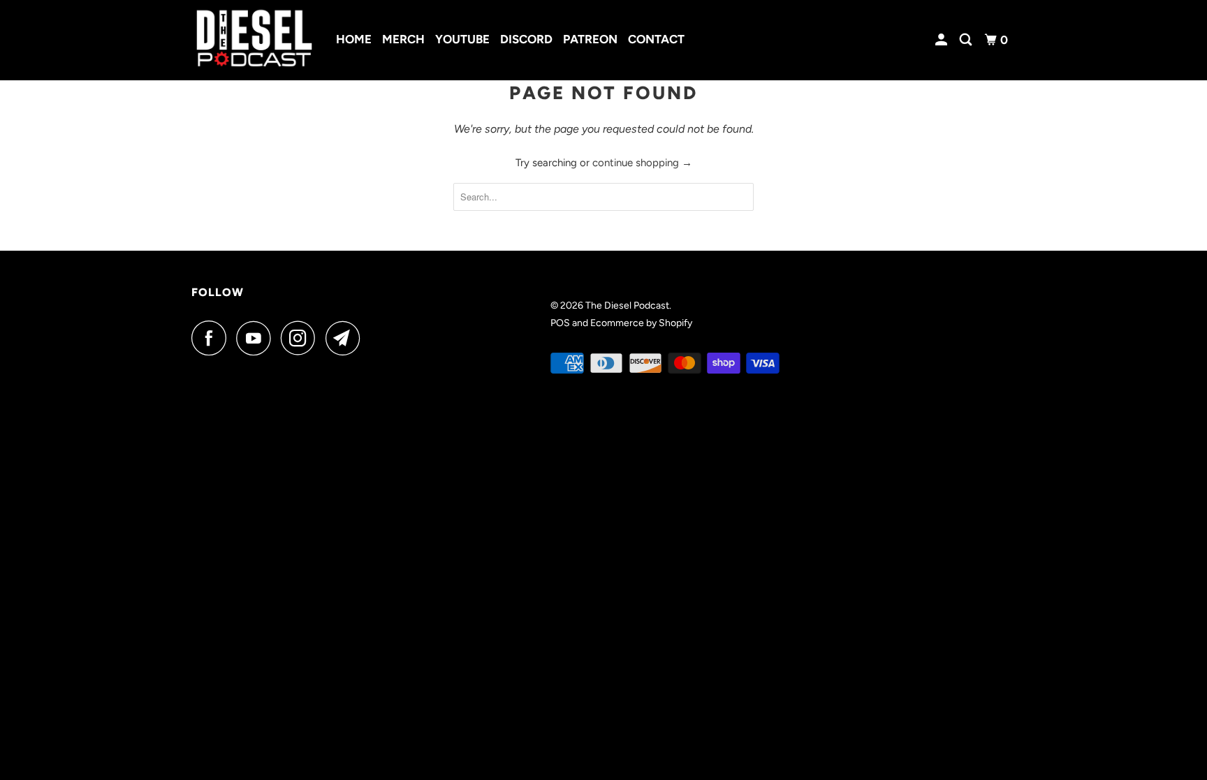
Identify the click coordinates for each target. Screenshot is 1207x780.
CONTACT (656, 39)
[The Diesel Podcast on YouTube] (257, 338)
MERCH (403, 39)
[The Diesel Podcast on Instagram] (302, 338)
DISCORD (526, 39)
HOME (354, 39)
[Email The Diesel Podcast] (346, 338)
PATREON (590, 39)
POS (560, 323)
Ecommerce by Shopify (641, 323)
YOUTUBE (462, 39)
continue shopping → (642, 162)
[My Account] (942, 40)
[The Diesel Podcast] (254, 40)
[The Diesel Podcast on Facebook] (212, 338)
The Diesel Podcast (627, 305)
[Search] (966, 40)
